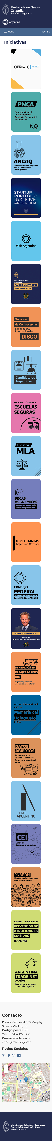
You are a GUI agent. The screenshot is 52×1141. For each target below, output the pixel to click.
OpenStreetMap (39, 1101)
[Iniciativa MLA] (26, 456)
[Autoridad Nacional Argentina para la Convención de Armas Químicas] (26, 155)
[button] (26, 1080)
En (44, 31)
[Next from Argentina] (26, 198)
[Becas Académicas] (26, 499)
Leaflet (32, 1101)
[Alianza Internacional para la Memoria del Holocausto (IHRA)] (26, 715)
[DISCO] (26, 327)
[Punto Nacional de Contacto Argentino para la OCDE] (26, 111)
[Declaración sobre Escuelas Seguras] (26, 413)
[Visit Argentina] (26, 241)
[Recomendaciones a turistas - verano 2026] (26, 284)
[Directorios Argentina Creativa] (26, 542)
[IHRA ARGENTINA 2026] (26, 68)
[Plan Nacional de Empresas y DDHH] (26, 887)
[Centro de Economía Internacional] (26, 844)
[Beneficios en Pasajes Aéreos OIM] (26, 672)
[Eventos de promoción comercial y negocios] (26, 973)
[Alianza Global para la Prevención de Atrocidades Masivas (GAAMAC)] (26, 930)
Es (48, 31)
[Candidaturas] (26, 370)
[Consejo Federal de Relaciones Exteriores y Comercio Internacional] (26, 585)
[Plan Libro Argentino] (26, 801)
